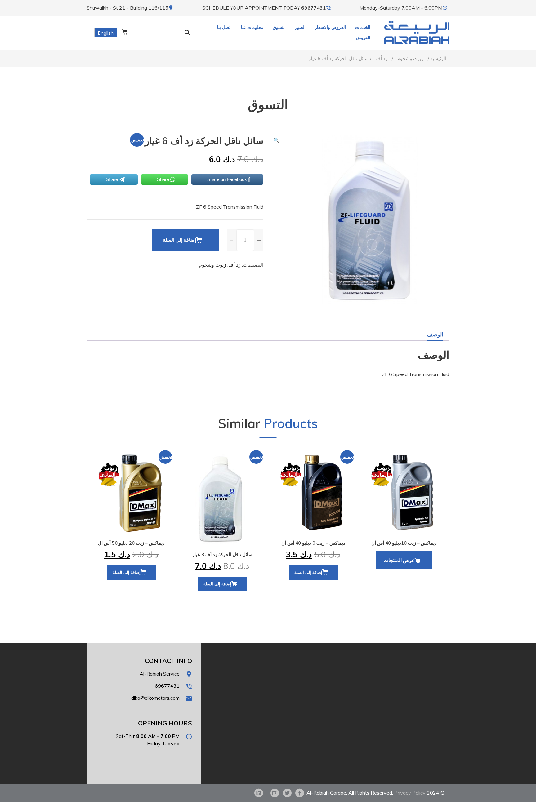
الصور (300, 27)
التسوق (279, 27)
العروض (363, 37)
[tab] (435, 334)
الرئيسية (438, 58)
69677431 (313, 8)
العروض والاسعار (330, 27)
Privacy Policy (410, 793)
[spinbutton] (245, 240)
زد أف (381, 58)
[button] (258, 240)
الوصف (435, 334)
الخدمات (362, 27)
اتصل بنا (224, 27)
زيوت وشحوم (410, 58)
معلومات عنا (252, 27)
